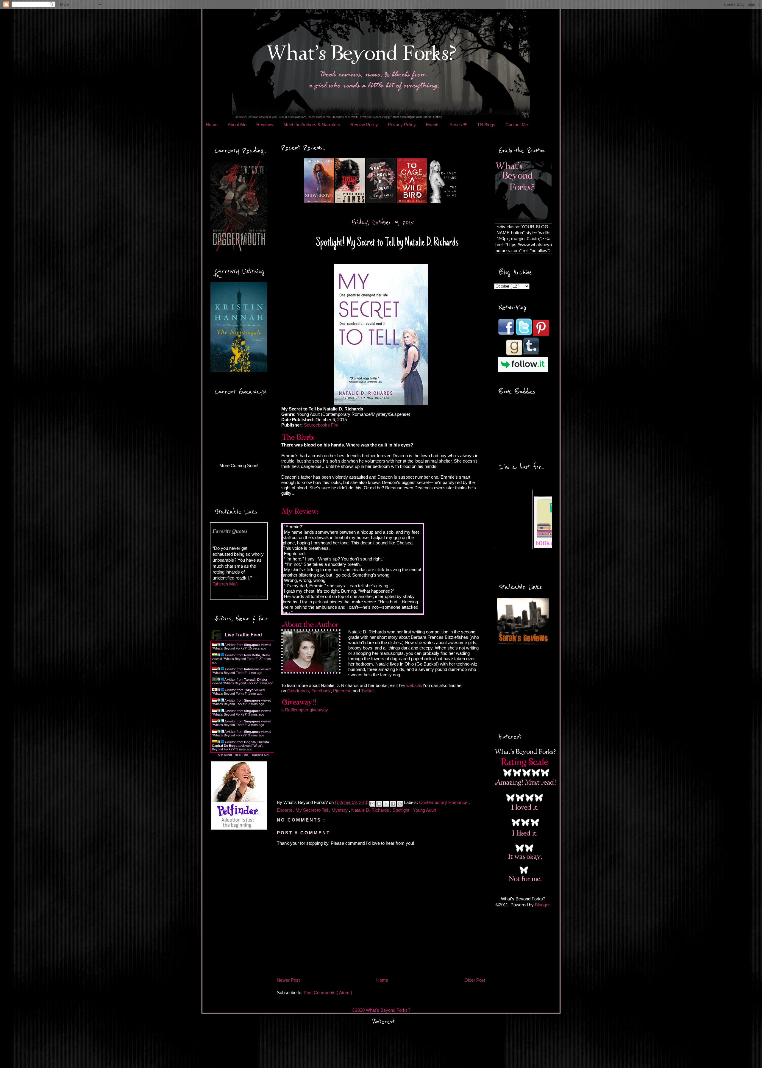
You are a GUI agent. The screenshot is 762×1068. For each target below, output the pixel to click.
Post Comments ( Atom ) (328, 992)
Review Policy (364, 124)
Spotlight (401, 810)
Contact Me (516, 124)
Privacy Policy (402, 124)
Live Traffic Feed (243, 634)
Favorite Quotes (230, 531)
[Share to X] (386, 804)
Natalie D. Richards (370, 810)
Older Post (474, 980)
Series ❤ (458, 124)
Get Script (225, 754)
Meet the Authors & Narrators (311, 124)
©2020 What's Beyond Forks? (381, 1010)
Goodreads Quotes (252, 596)
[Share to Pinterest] (400, 804)
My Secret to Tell (312, 810)
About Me (237, 124)
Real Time (242, 754)
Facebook (321, 690)
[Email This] (372, 804)
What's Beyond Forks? (229, 648)
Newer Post (288, 980)
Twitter (367, 690)
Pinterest (341, 690)
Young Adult (424, 810)
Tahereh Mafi (225, 583)
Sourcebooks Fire (321, 424)
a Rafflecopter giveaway (304, 709)
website (413, 685)
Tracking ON (260, 754)
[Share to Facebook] (393, 804)
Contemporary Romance (444, 802)
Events (433, 124)
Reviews (264, 124)
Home (212, 124)
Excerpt (285, 810)
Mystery (340, 810)
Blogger (542, 904)
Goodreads (298, 690)
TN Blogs (486, 124)
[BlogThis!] (379, 804)
